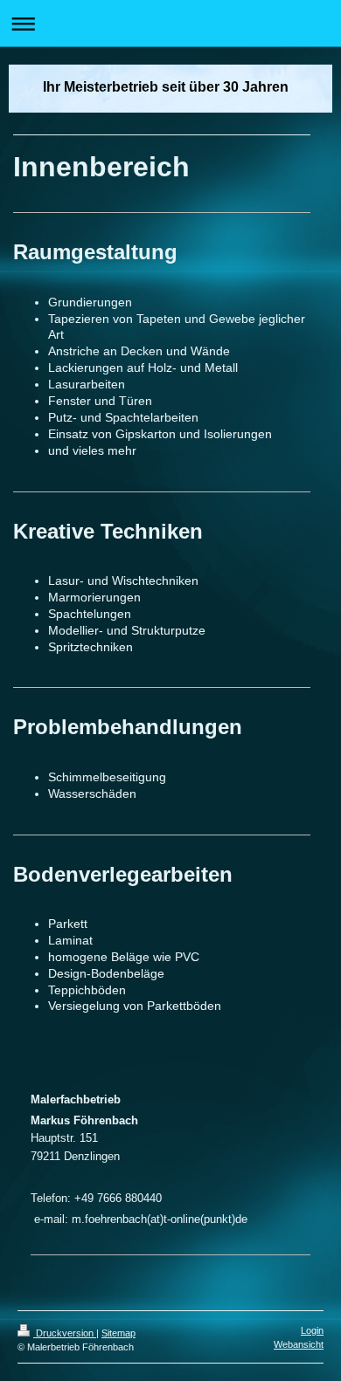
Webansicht (299, 1344)
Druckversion (64, 1333)
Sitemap (118, 1333)
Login (312, 1330)
